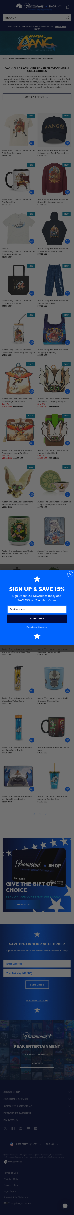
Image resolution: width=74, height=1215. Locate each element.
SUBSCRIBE (37, 618)
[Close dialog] (70, 574)
